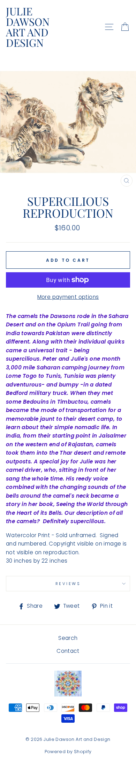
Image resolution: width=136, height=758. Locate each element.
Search (67, 638)
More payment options (68, 297)
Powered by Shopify (68, 752)
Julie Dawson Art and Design (28, 27)
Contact (68, 651)
